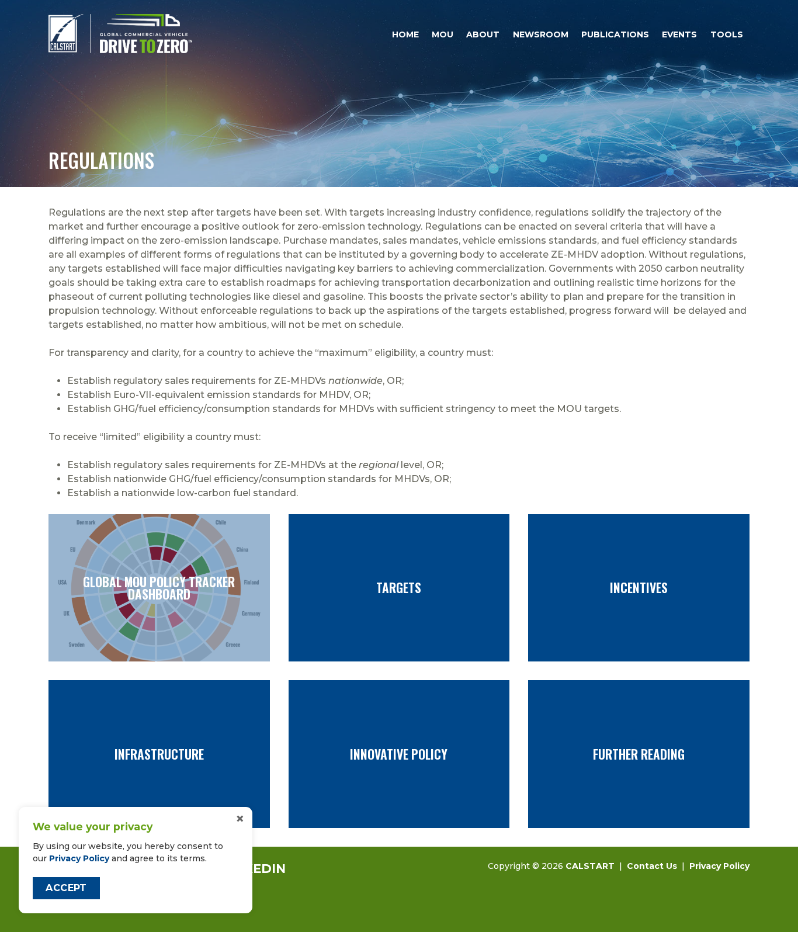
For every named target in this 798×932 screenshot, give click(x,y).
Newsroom (540, 34)
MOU (442, 34)
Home (405, 34)
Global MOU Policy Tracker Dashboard (159, 587)
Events (679, 34)
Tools (726, 34)
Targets (399, 587)
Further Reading (639, 753)
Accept (66, 887)
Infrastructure (159, 753)
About (482, 34)
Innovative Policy (399, 753)
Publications (615, 34)
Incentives (639, 587)
